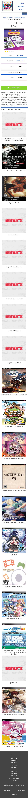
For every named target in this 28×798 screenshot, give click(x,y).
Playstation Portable (19, 17)
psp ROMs (14, 767)
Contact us (14, 794)
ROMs (22, 3)
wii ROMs (14, 780)
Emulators (21, 6)
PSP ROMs (20, 55)
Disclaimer (7, 790)
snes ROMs (14, 760)
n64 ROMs (14, 765)
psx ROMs (14, 776)
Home (4, 17)
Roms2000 (11, 785)
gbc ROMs (14, 771)
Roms (10, 17)
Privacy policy (21, 790)
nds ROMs (14, 762)
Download (14, 88)
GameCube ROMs (14, 778)
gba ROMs (14, 758)
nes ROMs (14, 773)
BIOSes (21, 10)
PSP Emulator (20, 61)
